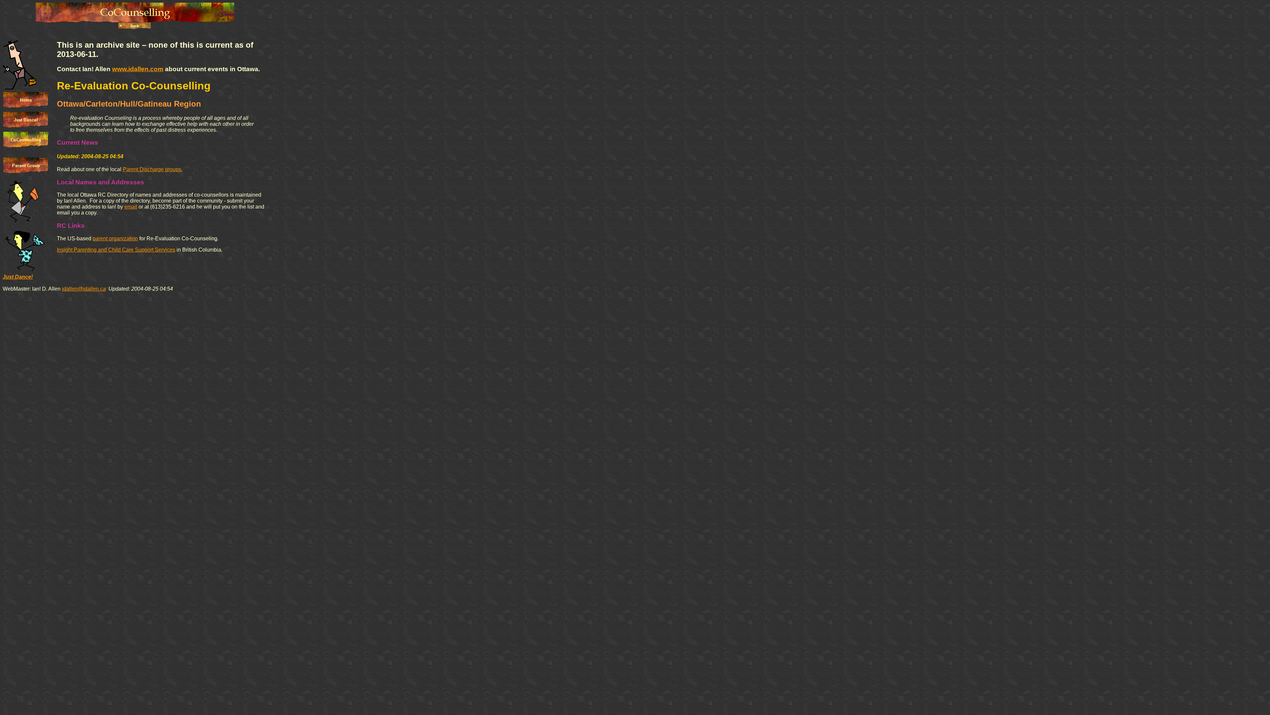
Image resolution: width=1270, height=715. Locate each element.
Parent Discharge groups (152, 169)
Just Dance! (18, 277)
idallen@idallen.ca (84, 289)
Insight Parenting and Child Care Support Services (116, 250)
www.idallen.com (137, 69)
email (130, 207)
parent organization (115, 238)
